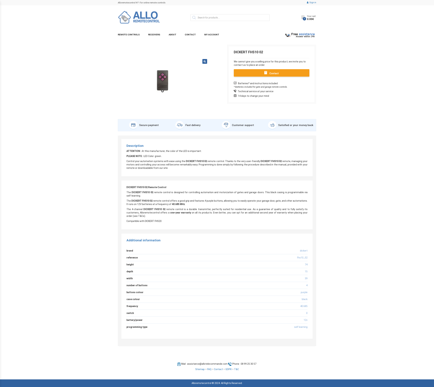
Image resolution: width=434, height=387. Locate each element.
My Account (211, 34)
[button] (204, 61)
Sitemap (200, 369)
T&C (236, 369)
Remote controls (129, 34)
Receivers (154, 34)
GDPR (228, 369)
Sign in (312, 2)
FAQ (209, 369)
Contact (190, 34)
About (172, 34)
